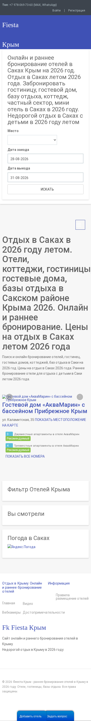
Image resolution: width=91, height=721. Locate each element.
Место (13, 131)
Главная (8, 603)
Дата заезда (18, 150)
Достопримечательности (33, 612)
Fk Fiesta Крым (24, 627)
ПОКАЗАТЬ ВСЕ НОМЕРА (25, 456)
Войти (56, 10)
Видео (28, 604)
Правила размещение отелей (72, 596)
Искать (47, 189)
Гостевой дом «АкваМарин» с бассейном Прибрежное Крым (44, 408)
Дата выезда (19, 168)
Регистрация (76, 10)
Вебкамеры (11, 612)
